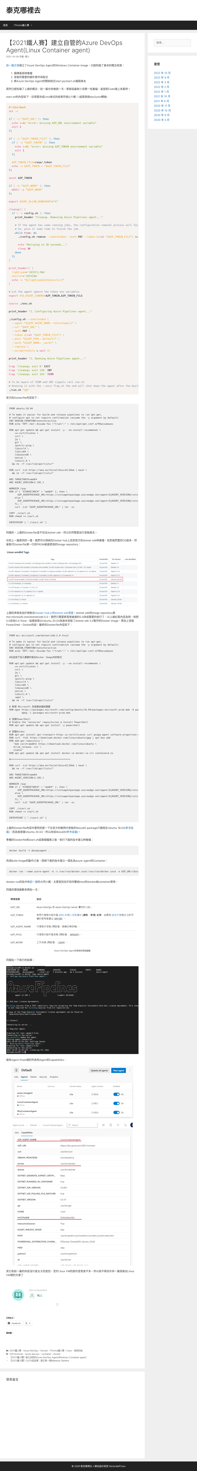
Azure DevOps (30, 1350)
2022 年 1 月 (161, 91)
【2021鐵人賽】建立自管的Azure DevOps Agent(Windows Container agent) (48, 1357)
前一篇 (34, 881)
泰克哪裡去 (23, 10)
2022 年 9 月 (161, 77)
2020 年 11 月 (162, 105)
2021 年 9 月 (161, 101)
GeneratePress (117, 1466)
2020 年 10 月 (162, 110)
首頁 (5, 25)
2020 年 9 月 (162, 115)
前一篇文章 (12, 65)
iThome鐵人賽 (21, 25)
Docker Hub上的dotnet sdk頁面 (54, 612)
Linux (69, 1350)
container (46, 1354)
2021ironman (16, 1354)
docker (56, 1354)
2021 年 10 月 (162, 96)
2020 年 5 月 (161, 119)
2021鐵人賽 (15, 1350)
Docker (44, 1350)
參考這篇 (72, 831)
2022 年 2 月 (161, 87)
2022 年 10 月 (162, 72)
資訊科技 (78, 1350)
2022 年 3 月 (161, 82)
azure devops (32, 1354)
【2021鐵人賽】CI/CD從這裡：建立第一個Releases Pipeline (39, 1360)
